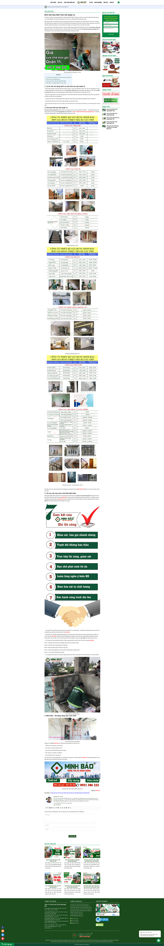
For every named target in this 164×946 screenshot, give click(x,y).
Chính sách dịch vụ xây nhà (76, 912)
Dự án (91, 2)
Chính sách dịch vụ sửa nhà (76, 915)
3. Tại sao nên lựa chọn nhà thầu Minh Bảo (55, 81)
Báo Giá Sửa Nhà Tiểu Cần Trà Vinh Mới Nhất (53, 886)
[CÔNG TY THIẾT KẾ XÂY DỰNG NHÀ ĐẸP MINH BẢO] (82, 935)
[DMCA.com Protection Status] (99, 924)
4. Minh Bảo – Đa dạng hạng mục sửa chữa (55, 83)
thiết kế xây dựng (83, 798)
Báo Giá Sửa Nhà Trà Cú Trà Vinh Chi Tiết (53, 860)
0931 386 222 (8, 944)
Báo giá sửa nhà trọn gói (57, 792)
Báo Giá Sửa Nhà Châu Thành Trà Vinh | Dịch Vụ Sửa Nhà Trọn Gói (91, 860)
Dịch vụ (60, 2)
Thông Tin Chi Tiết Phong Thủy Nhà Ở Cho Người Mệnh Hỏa (113, 127)
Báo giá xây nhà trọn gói (70, 792)
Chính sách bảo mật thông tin (82, 904)
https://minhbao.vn (57, 804)
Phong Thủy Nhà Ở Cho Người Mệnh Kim (112, 122)
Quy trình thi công (74, 910)
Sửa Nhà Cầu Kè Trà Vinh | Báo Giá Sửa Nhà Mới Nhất (72, 886)
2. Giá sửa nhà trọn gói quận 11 (53, 79)
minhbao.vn (87, 944)
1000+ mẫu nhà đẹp (69, 2)
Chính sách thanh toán (86, 907)
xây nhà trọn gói (90, 798)
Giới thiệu (53, 2)
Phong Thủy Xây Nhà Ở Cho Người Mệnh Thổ (113, 118)
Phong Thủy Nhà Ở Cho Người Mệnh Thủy (112, 110)
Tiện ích (105, 2)
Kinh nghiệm (98, 2)
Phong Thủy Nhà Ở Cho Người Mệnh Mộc (112, 114)
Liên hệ (112, 2)
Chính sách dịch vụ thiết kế (85, 910)
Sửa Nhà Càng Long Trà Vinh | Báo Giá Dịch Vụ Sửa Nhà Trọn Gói (91, 886)
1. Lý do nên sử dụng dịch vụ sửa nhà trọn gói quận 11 (58, 77)
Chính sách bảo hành (75, 907)
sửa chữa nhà (60, 799)
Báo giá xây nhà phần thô (83, 792)
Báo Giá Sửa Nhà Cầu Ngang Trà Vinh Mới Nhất (72, 860)
